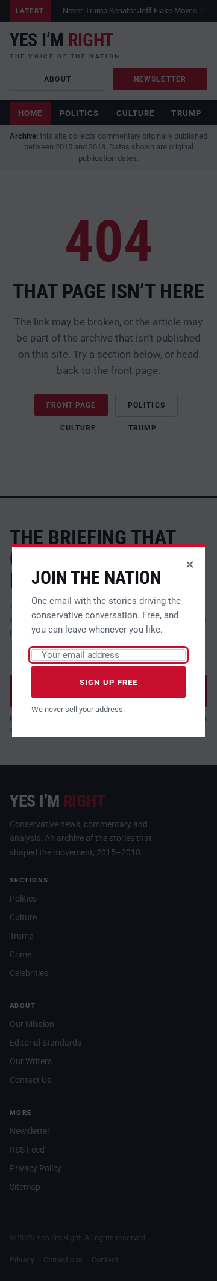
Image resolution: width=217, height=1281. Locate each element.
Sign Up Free (109, 682)
